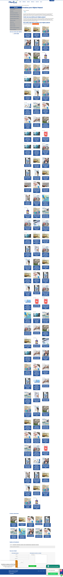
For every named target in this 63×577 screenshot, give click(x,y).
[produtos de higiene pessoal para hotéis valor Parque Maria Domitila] (27, 395)
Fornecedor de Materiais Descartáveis (14, 16)
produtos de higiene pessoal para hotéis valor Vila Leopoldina (36, 111)
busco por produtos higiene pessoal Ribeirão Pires (46, 414)
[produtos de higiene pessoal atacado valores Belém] (27, 133)
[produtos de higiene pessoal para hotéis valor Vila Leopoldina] (36, 105)
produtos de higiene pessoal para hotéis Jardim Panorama (28, 428)
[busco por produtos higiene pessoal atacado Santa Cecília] (45, 92)
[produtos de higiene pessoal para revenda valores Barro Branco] (36, 146)
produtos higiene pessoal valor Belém (37, 306)
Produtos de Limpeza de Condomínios (14, 27)
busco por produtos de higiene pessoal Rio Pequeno (37, 400)
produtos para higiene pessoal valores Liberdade (36, 125)
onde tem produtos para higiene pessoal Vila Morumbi (37, 321)
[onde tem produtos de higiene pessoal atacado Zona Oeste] (45, 301)
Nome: (17, 554)
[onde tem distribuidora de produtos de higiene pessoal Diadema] (36, 381)
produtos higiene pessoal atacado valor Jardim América (45, 152)
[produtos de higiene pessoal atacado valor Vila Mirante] (45, 42)
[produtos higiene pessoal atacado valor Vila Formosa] (27, 328)
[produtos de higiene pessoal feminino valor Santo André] (27, 435)
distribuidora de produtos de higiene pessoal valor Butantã (45, 203)
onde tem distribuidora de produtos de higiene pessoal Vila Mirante (28, 307)
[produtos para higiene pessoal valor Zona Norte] (36, 67)
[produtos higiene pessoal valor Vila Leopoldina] (45, 448)
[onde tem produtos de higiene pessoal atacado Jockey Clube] (45, 133)
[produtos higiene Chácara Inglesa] (27, 160)
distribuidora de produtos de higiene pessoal (22, 537)
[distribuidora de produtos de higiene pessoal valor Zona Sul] (27, 315)
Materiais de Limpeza (12, 20)
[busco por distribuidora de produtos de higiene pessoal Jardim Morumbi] (27, 105)
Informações (16, 564)
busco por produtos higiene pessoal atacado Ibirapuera (46, 494)
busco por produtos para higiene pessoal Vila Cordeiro (28, 294)
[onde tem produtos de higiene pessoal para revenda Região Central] (27, 448)
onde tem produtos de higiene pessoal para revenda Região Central (28, 454)
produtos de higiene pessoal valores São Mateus (28, 61)
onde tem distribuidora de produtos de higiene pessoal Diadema (36, 387)
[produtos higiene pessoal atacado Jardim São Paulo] (36, 488)
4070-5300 (52, 0)
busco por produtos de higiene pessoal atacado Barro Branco (37, 481)
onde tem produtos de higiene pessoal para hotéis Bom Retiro (37, 190)
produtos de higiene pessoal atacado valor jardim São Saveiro (28, 373)
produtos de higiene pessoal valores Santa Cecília (45, 111)
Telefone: (16, 558)
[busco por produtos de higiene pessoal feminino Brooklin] (45, 55)
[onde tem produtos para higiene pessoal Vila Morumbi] (36, 315)
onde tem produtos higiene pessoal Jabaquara (28, 216)
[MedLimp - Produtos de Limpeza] (14, 2)
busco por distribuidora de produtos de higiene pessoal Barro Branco (36, 467)
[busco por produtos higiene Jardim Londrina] (36, 222)
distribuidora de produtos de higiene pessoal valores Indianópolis (27, 126)
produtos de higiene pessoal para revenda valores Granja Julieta (27, 359)
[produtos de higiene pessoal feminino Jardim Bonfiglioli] (27, 29)
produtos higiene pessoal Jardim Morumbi (45, 178)
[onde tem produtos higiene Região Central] (45, 353)
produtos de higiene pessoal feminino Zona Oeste (36, 35)
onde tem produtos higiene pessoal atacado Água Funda (46, 281)
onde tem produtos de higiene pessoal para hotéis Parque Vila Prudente (37, 441)
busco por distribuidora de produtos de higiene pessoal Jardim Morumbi (27, 112)
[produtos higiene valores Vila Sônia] (36, 328)
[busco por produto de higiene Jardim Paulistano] (45, 79)
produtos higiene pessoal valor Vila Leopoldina (45, 453)
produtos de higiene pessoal (47, 536)
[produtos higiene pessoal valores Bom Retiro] (27, 184)
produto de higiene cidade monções (46, 400)
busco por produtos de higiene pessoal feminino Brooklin (46, 61)
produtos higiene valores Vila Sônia (36, 333)
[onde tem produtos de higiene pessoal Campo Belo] (27, 222)
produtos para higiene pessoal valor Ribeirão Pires (46, 35)
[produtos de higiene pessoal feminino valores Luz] (27, 79)
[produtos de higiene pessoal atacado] (13, 519)
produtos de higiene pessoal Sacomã (27, 98)
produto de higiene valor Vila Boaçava (46, 386)
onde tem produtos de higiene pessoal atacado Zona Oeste (46, 307)
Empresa (24, 1)
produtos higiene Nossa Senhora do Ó (28, 178)
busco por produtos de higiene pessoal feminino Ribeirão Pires (37, 507)
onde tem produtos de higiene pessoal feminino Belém (37, 178)
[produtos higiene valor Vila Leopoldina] (27, 501)
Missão (28, 1)
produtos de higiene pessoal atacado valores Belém (27, 139)
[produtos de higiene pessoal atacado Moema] (36, 422)
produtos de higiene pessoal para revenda (47, 525)
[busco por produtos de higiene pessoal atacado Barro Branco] (36, 475)
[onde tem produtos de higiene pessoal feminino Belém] (36, 172)
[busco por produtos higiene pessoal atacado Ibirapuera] (45, 488)
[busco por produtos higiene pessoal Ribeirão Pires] (45, 408)
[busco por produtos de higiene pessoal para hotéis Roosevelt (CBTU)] (45, 288)
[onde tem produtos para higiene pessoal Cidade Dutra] (36, 133)
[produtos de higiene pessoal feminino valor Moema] (36, 275)
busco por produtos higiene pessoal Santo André (37, 61)
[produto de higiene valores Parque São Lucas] (36, 408)
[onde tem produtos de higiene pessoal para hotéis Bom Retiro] (36, 184)
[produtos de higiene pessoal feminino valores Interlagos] (27, 146)
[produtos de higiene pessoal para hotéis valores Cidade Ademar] (45, 119)
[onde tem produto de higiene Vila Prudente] (45, 160)
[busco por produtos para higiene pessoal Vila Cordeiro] (27, 288)
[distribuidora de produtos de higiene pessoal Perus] (45, 435)
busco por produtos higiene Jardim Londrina (37, 228)
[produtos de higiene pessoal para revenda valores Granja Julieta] (27, 353)
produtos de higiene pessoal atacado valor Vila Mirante (46, 48)
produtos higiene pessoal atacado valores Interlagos (45, 216)
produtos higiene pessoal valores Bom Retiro (27, 190)
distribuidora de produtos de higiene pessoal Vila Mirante (37, 242)
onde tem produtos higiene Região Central (46, 358)
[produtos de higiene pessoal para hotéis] (13, 531)
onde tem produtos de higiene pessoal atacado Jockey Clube (46, 139)
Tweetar (25, 11)
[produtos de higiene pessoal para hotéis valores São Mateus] (36, 262)
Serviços (32, 1)
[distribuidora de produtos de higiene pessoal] (22, 531)
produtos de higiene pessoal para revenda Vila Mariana (27, 255)
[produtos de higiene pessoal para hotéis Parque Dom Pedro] (27, 275)
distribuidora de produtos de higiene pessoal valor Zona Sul (27, 321)
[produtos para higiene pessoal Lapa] (45, 262)
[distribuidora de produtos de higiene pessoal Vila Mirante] (36, 235)
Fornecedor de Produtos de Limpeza (14, 18)
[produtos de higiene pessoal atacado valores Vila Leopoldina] (27, 235)
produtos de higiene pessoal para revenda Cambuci (36, 48)
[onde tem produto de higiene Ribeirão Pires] (45, 461)
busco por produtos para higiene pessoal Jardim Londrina (28, 494)
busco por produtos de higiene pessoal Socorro (37, 254)
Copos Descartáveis (12, 9)
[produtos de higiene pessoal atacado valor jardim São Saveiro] (27, 367)
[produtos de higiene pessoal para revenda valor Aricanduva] (45, 248)
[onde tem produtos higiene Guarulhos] (27, 42)
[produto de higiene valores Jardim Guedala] (36, 92)
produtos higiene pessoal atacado (39, 536)
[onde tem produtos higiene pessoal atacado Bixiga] (27, 461)
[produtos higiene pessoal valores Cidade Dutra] (45, 184)
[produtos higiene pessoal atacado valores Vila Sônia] (45, 422)
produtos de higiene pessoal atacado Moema (36, 427)
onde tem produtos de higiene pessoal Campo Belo (28, 228)
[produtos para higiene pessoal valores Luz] (45, 367)
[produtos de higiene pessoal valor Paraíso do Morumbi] (27, 475)
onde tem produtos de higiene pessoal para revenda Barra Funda (46, 321)
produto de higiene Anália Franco (37, 293)
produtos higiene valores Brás (45, 72)
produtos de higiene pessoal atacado (13, 525)
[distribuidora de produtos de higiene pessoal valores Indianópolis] (27, 119)
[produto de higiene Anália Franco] (36, 288)
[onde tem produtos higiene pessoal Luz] (36, 341)
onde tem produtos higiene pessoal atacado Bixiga (28, 466)
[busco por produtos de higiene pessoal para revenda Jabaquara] (27, 408)
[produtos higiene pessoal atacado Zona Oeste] (45, 235)
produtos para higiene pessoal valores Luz (45, 372)
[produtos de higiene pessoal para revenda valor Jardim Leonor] (36, 448)
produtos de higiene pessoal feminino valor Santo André (27, 441)
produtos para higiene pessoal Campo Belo (36, 166)
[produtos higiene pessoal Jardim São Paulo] (27, 341)
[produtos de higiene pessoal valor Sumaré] (27, 197)
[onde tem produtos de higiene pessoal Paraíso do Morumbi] (36, 197)
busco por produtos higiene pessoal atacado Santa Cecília (46, 98)
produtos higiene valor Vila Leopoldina (27, 506)
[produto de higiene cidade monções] (45, 395)
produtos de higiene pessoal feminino (30, 525)
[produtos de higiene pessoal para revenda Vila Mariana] (27, 248)
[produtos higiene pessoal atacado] (38, 531)
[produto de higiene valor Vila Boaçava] (45, 381)
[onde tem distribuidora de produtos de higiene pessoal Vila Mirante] (27, 301)
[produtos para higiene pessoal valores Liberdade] (36, 119)
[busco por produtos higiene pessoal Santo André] (36, 55)
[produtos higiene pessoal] (22, 519)
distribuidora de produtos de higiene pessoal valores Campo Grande (36, 373)
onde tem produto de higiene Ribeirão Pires (46, 466)
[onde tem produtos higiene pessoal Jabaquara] (27, 210)
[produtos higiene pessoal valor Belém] (36, 301)
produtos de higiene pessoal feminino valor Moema (36, 281)
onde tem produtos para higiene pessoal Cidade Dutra (37, 139)
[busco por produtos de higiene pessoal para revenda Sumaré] (36, 79)
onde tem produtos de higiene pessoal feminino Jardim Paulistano (28, 268)
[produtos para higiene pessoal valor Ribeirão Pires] (45, 29)
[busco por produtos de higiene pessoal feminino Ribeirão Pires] (36, 501)
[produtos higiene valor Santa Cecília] (27, 67)
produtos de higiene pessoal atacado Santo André (45, 334)
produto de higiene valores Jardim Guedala (37, 98)
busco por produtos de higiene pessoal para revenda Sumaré (37, 85)
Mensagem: (33, 554)
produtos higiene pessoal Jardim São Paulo (28, 346)
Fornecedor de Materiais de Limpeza (14, 14)
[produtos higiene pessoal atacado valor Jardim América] (45, 146)
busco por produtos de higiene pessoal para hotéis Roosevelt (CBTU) (46, 294)
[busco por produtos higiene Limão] (45, 341)
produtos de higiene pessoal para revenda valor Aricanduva (46, 255)
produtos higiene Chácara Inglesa (27, 165)
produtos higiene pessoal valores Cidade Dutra (45, 190)
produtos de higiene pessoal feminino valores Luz (27, 85)
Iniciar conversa (53, 573)
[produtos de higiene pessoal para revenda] (47, 519)
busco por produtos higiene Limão (46, 346)
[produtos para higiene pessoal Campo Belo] (36, 160)
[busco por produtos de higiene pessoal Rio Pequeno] (36, 395)
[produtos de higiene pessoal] (47, 531)
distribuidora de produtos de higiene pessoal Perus (45, 441)
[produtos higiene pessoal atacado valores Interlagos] (45, 210)
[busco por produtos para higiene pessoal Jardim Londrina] (27, 488)
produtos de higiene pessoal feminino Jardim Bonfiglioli (27, 35)
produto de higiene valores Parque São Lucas (37, 414)
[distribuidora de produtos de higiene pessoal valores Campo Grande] (36, 367)
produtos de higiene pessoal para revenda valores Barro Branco (36, 153)
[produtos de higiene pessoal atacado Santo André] (45, 328)
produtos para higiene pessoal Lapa (45, 267)
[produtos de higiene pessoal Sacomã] (27, 92)
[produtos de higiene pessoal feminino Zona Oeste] (36, 29)
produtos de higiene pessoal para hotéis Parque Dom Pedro (28, 281)
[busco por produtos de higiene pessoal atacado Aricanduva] (27, 381)
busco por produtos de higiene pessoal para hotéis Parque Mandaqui (46, 229)
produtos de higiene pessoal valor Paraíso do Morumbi (27, 481)
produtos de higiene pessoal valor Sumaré (27, 203)
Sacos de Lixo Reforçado (13, 29)
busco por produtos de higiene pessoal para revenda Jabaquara (28, 415)
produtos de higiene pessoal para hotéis (13, 537)
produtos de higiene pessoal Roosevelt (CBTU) (45, 480)
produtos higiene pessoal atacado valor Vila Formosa (28, 333)
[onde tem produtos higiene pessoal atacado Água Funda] (45, 275)
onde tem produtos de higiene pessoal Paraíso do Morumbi (37, 203)
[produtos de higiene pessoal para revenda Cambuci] (36, 42)
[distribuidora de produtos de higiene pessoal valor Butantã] (45, 197)
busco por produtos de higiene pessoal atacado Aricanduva (28, 387)
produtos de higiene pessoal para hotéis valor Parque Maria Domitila (27, 401)
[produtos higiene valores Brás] (45, 67)
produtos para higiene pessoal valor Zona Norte (36, 73)
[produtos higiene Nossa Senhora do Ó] (27, 172)
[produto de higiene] (30, 531)
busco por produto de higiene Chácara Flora (37, 216)
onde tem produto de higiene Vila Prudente (45, 166)
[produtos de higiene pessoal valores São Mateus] (27, 55)
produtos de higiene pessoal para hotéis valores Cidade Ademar (46, 125)
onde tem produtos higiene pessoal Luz (37, 346)
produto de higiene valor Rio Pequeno (37, 358)
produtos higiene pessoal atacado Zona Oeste (45, 241)
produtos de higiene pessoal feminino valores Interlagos (27, 152)
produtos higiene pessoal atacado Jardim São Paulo (36, 493)
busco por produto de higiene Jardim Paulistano (46, 85)
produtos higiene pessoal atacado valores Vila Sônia (45, 427)
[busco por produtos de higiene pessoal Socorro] (36, 248)
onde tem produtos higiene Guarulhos (28, 47)
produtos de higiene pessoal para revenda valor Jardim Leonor (37, 454)
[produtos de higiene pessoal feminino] (30, 519)
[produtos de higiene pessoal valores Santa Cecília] (45, 105)
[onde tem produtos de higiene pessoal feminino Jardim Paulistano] (27, 262)
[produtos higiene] (38, 519)
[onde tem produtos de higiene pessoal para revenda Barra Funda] (45, 315)
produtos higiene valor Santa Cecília (28, 72)
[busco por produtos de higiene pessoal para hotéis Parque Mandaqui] (45, 222)
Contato (37, 1)
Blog (41, 1)
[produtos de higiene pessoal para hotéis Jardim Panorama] (27, 422)
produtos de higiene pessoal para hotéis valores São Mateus (37, 268)
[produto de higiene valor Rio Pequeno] (36, 353)
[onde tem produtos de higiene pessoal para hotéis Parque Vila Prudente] (36, 435)
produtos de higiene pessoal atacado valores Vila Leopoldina (27, 242)
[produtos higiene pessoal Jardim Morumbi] (45, 172)
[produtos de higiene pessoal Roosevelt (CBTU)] (45, 475)
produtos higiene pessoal (22, 524)
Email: (17, 556)
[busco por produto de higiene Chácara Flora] (36, 210)
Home (20, 1)
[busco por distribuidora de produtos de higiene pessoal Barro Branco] (36, 461)
